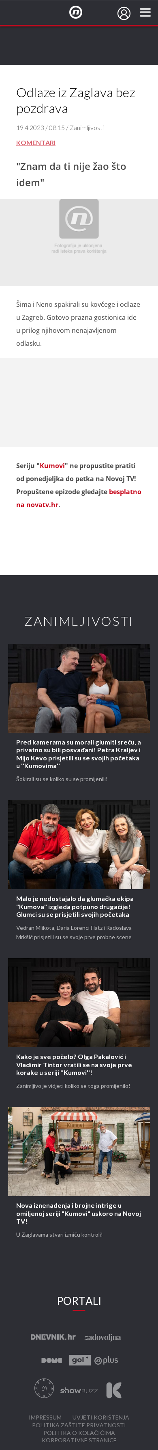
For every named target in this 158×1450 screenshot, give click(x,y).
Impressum (45, 1417)
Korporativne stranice (79, 1440)
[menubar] (124, 13)
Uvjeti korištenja (101, 1417)
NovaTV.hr (81, 12)
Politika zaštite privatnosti (79, 1425)
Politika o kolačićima (79, 1433)
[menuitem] (124, 13)
